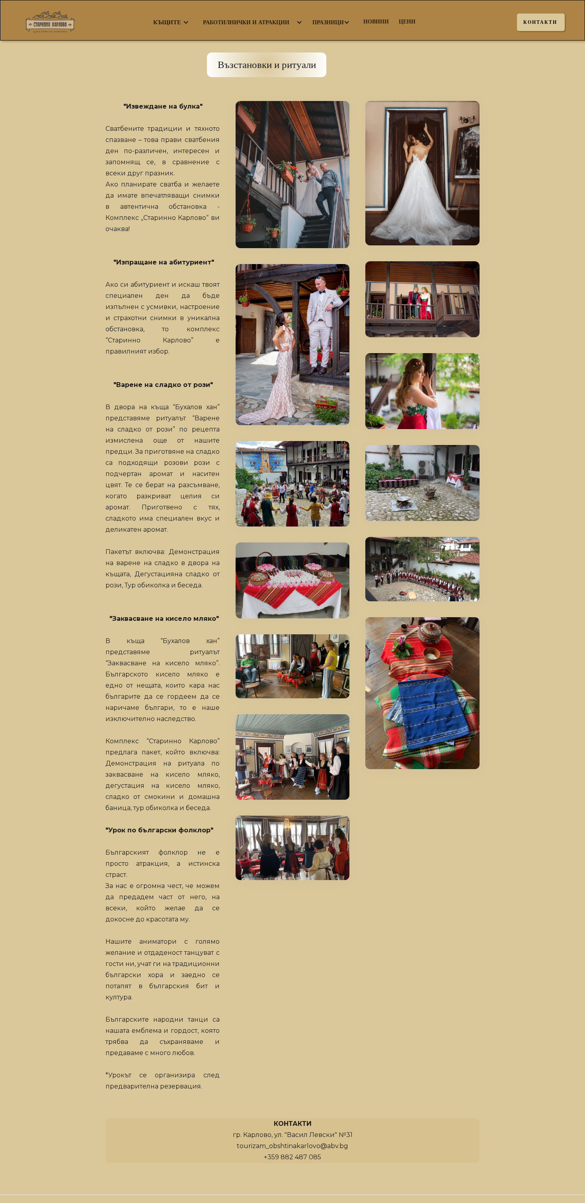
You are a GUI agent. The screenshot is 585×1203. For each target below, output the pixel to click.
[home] (58, 20)
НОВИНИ (376, 22)
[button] (167, 22)
